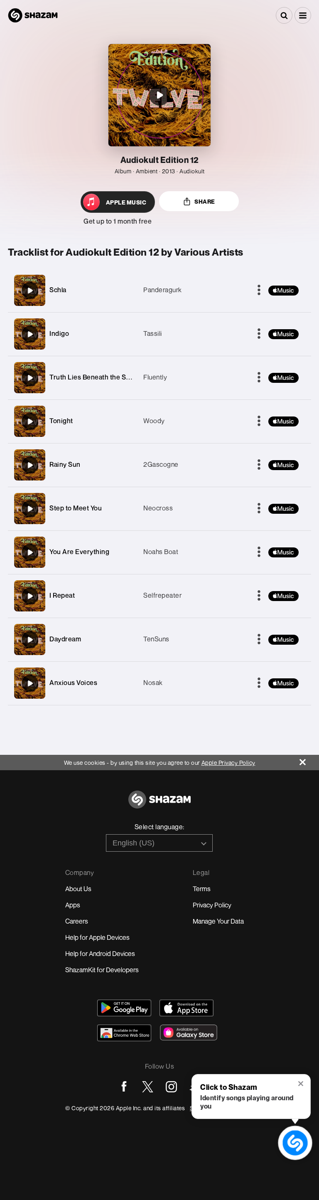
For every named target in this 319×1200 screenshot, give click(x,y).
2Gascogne (161, 464)
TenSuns (156, 639)
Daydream (65, 639)
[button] (302, 15)
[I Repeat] (30, 596)
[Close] (309, 760)
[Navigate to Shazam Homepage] (33, 15)
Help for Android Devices (100, 953)
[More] (259, 290)
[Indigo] (30, 334)
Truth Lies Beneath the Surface (97, 377)
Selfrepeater (162, 595)
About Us (78, 889)
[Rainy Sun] (30, 465)
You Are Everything (79, 551)
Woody (154, 420)
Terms (202, 889)
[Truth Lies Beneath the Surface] (30, 378)
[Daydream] (30, 639)
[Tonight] (30, 421)
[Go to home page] (159, 804)
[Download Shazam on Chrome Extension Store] (124, 1033)
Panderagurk (162, 290)
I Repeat (62, 595)
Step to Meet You (75, 508)
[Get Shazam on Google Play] (124, 1008)
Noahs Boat (160, 551)
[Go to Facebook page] (124, 1086)
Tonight (61, 420)
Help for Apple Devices (97, 937)
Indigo (59, 333)
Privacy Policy (212, 905)
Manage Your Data (218, 921)
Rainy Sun (65, 464)
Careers (76, 921)
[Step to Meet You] (30, 508)
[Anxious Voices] (30, 683)
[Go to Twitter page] (147, 1086)
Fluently (155, 377)
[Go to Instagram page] (171, 1086)
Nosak (153, 682)
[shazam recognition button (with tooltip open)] (295, 1143)
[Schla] (30, 290)
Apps (72, 905)
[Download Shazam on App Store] (186, 1008)
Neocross (158, 508)
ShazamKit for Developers (102, 970)
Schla (57, 290)
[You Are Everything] (30, 552)
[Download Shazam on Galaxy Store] (189, 1032)
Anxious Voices (73, 682)
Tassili (152, 333)
